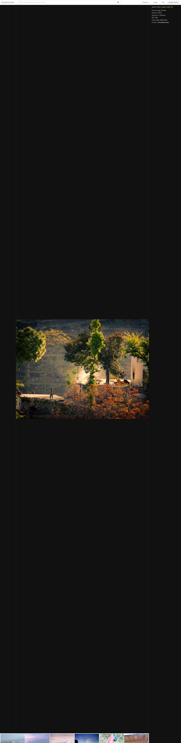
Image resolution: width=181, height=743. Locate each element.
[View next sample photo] (145, 369)
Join (163, 2)
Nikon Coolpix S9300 (163, 7)
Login (155, 2)
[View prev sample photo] (19, 369)
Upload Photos (173, 2)
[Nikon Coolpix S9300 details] (172, 7)
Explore (145, 2)
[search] (118, 2)
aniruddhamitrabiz (163, 22)
